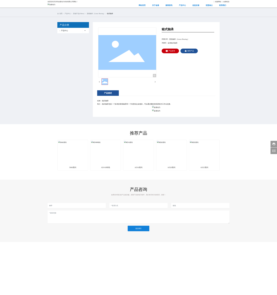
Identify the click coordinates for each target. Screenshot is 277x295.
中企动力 (87, 290)
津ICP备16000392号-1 (196, 289)
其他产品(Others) (78, 13)
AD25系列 (204, 167)
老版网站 (218, 1)
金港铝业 (226, 1)
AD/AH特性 (105, 167)
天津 (94, 290)
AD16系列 (138, 167)
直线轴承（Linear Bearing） (96, 13)
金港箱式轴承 (172, 43)
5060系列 (72, 167)
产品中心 (68, 13)
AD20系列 (171, 167)
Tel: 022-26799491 (209, 264)
